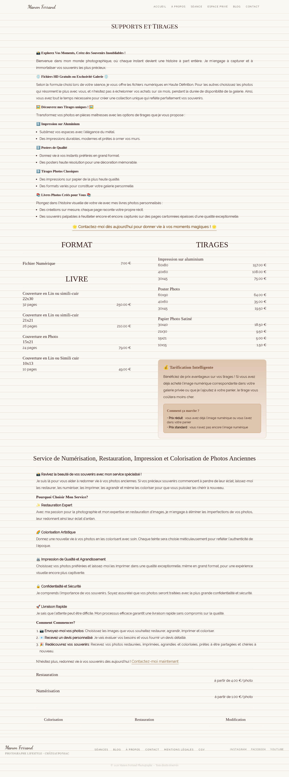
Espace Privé (218, 6)
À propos (133, 749)
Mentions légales (179, 749)
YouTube (277, 749)
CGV (202, 749)
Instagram (238, 749)
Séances (101, 749)
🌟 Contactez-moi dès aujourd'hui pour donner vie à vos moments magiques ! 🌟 (144, 226)
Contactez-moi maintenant (155, 661)
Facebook (258, 749)
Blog (237, 6)
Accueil (160, 6)
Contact (253, 6)
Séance (196, 6)
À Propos (178, 6)
